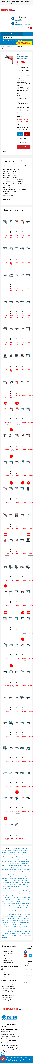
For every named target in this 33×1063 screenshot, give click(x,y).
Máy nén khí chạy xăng (10, 910)
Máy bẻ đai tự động (20, 867)
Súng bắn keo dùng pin (16, 895)
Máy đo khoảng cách (10, 869)
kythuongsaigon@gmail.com (12, 1045)
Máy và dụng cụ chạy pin (21, 888)
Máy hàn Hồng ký (20, 903)
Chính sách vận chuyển (8, 951)
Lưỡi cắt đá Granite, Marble (23, 933)
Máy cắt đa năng (22, 865)
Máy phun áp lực (19, 899)
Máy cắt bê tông (13, 855)
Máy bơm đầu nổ (6, 918)
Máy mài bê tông (12, 852)
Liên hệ (4, 976)
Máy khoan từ (8, 850)
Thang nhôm (10, 931)
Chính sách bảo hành (7, 956)
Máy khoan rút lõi (17, 850)
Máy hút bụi (5, 935)
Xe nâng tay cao (14, 929)
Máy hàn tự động (21, 905)
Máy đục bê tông (21, 852)
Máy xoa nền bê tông (7, 857)
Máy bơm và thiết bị (7, 997)
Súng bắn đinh (19, 925)
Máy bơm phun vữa (24, 855)
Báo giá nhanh (24, 147)
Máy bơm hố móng (11, 920)
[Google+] (25, 955)
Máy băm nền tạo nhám (20, 857)
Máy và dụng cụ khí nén (23, 920)
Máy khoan (5, 922)
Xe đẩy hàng (25, 927)
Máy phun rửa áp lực (24, 916)
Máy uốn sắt (16, 859)
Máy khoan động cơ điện (14, 871)
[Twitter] (30, 955)
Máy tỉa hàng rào (9, 888)
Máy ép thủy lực (6, 865)
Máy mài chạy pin (17, 891)
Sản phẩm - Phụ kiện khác (21, 931)
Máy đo (19, 869)
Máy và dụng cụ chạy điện (8, 986)
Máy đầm (17, 863)
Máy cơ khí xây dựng (16, 848)
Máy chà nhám (12, 922)
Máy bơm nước (14, 916)
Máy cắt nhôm (8, 859)
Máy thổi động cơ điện (11, 878)
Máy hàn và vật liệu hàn (17, 901)
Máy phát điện (23, 897)
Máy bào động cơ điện (23, 884)
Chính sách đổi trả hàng (8, 962)
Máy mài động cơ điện (12, 874)
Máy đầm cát (8, 927)
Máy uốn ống (23, 859)
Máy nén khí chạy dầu (22, 910)
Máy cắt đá (14, 865)
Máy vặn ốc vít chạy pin (10, 893)
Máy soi (14, 884)
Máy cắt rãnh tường (12, 861)
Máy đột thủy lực (25, 863)
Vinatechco (22, 1061)
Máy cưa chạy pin (22, 893)
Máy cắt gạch (10, 863)
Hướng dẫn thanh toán (8, 958)
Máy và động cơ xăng (12, 897)
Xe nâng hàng (23, 935)
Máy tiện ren (21, 861)
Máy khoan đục (6, 901)
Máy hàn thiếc (12, 905)
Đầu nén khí (5, 912)
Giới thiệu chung (6, 974)
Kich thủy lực (23, 929)
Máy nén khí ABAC (12, 914)
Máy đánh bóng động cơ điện (12, 880)
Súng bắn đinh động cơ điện (17, 882)
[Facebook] (25, 952)
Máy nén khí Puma (14, 912)
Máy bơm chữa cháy (17, 918)
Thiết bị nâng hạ (17, 927)
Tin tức (4, 972)
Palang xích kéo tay (14, 935)
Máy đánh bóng (22, 922)
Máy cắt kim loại (11, 867)
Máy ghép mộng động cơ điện (9, 886)
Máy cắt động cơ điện (10, 876)
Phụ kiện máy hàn (10, 903)
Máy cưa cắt (11, 925)
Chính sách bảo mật (7, 960)
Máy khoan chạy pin (7, 891)
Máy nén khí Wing (22, 914)
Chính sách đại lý (6, 949)
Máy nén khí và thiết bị (13, 908)
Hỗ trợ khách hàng (7, 953)
